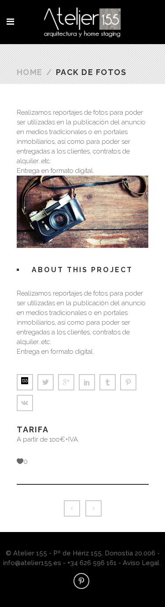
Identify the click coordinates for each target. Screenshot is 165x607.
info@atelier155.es (33, 563)
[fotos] (83, 178)
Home (30, 72)
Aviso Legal (141, 563)
